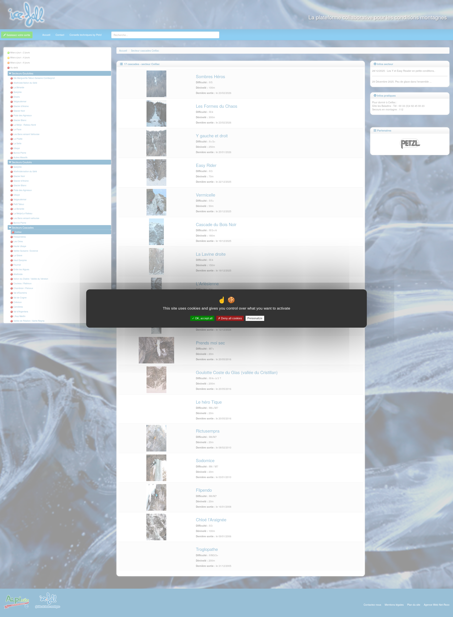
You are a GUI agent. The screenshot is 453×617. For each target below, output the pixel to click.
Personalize (254, 318)
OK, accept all (203, 318)
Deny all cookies (231, 318)
